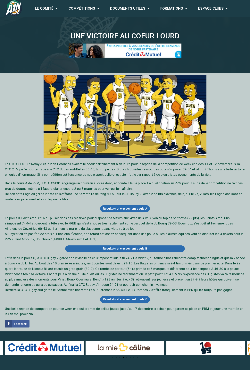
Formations (171, 8)
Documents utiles (127, 8)
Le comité (44, 8)
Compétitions (82, 8)
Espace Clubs (211, 8)
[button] (112, 357)
